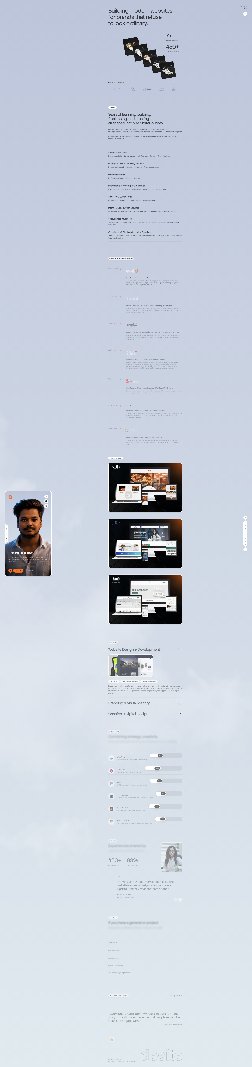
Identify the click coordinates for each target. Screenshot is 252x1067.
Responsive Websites (149, 679)
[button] (145, 646)
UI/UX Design (113, 679)
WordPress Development (130, 679)
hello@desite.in (175, 993)
